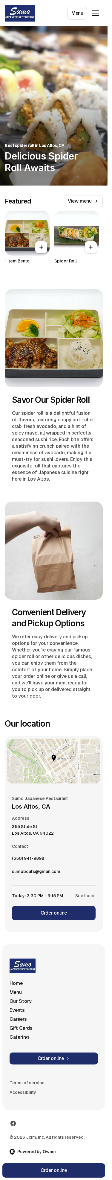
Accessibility (23, 1092)
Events (17, 1010)
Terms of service (27, 1082)
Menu (77, 13)
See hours (85, 895)
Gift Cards (21, 1028)
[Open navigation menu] (95, 13)
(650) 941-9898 (28, 860)
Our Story (21, 1001)
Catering (19, 1037)
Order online (54, 913)
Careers (18, 1019)
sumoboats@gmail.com (36, 873)
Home (16, 983)
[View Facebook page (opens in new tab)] (13, 1123)
